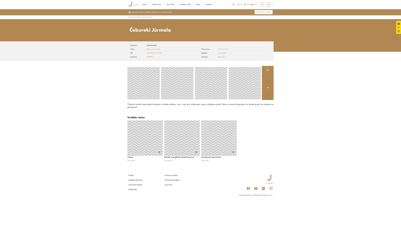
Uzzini (145, 4)
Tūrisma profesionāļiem (172, 180)
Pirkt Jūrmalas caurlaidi (263, 12)
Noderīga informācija (135, 180)
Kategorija (204, 53)
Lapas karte (168, 185)
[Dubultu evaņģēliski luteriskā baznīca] (182, 138)
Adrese (132, 49)
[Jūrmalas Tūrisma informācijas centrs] (133, 4)
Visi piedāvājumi (147, 17)
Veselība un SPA (185, 4)
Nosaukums (133, 45)
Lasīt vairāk (131, 161)
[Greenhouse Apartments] (219, 138)
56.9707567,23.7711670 (154, 53)
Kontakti (130, 175)
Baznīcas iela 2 (151, 49)
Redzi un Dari (156, 4)
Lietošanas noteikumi (171, 175)
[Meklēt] (233, 4)
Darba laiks (204, 57)
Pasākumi (209, 4)
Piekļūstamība (132, 189)
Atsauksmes (133, 57)
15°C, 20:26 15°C (248, 4)
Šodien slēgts (221, 57)
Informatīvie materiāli (135, 185)
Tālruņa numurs (205, 49)
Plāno (198, 4)
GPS (131, 53)
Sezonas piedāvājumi (134, 17)
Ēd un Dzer (170, 4)
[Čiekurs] (145, 138)
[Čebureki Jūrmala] (143, 83)
